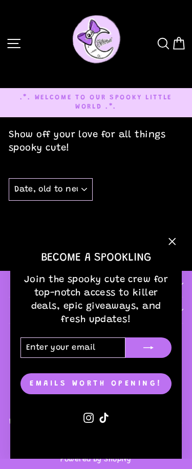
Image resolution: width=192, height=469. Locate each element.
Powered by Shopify (95, 459)
